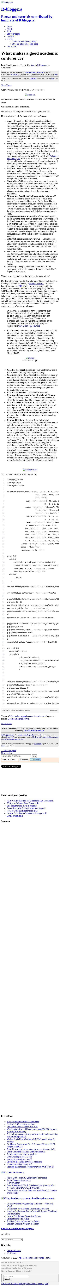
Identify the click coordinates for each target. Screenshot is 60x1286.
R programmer (13, 1183)
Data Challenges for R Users (19, 1157)
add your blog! (13, 34)
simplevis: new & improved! (19, 1159)
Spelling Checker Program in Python (23, 1224)
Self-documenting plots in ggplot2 (22, 806)
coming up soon (36, 283)
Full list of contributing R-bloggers (17, 1228)
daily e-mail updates (26, 735)
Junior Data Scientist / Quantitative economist (27, 1178)
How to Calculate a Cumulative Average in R (27, 813)
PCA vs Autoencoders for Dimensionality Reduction (30, 801)
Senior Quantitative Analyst (19, 1180)
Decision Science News (18, 719)
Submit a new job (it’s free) (24, 41)
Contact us (11, 46)
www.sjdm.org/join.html (29, 326)
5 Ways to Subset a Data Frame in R (23, 803)
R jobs (9, 39)
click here (33, 78)
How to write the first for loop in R (22, 811)
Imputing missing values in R (19, 1164)
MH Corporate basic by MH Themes (35, 1258)
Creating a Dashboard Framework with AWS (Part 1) (30, 1167)
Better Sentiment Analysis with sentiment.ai (26, 808)
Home (9, 26)
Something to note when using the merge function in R (31, 1149)
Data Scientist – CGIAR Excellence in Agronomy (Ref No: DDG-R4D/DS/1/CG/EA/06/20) (31, 1186)
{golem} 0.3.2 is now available (20, 1124)
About (9, 29)
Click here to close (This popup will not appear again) (24, 1283)
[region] (30, 593)
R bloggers (42, 65)
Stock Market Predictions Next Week (23, 1121)
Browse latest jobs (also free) (25, 44)
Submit (7, 1279)
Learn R (10, 36)
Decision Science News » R (34, 72)
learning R (10, 737)
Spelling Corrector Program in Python (23, 1221)
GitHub (27, 710)
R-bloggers (14, 74)
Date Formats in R (15, 816)
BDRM (22, 286)
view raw (53, 710)
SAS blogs (11, 1253)
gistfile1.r (7, 710)
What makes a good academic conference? (28, 716)
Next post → (6, 753)
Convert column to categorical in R (22, 1126)
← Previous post (8, 750)
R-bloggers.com (7, 735)
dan (32, 65)
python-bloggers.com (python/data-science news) (31, 1198)
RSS (9, 31)
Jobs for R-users (16, 1172)
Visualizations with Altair (18, 1219)
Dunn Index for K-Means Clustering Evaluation (28, 1209)
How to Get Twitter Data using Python (24, 1216)
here (55, 74)
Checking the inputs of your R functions (24, 1162)
